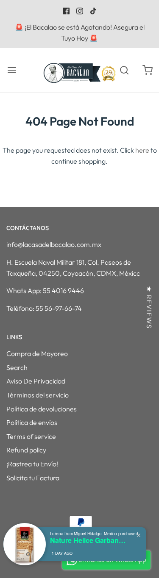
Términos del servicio (37, 395)
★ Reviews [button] (149, 307)
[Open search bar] (124, 70)
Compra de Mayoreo (37, 353)
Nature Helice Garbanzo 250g (88, 540)
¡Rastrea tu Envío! (32, 464)
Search (17, 367)
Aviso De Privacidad (35, 381)
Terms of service (31, 436)
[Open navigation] (11, 70)
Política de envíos (31, 422)
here (142, 150)
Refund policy (26, 450)
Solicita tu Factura (32, 478)
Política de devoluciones (41, 409)
